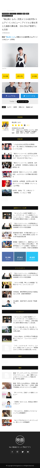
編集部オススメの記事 (7, 15)
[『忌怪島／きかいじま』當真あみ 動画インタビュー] (7, 404)
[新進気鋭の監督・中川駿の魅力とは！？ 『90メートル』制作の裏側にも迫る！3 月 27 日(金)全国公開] (7, 235)
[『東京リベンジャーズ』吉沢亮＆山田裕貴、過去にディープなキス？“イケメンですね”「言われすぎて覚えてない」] (7, 156)
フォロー (20, 252)
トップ (3, 10)
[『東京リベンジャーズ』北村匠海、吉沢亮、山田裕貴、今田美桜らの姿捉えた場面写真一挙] (7, 165)
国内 (24, 13)
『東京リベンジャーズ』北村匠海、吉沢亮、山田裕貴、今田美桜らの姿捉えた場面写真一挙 (25, 165)
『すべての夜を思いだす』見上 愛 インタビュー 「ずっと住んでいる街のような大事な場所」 (25, 329)
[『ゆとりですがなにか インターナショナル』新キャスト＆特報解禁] (7, 422)
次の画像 (34, 76)
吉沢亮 (15, 107)
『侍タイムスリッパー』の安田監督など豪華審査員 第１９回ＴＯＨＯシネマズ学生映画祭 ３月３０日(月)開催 (25, 225)
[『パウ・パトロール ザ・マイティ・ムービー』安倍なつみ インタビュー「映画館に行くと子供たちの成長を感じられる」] (7, 348)
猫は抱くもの (10, 37)
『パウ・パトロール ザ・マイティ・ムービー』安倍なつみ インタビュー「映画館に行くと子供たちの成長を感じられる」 (25, 347)
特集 (28, 13)
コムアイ (9, 107)
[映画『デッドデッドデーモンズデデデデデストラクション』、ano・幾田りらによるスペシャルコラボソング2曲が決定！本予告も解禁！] (7, 375)
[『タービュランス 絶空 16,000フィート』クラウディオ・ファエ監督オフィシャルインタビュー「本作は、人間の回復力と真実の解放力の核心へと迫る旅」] (7, 215)
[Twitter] (23, 452)
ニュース (19, 13)
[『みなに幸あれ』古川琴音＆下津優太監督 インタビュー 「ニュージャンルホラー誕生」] (7, 338)
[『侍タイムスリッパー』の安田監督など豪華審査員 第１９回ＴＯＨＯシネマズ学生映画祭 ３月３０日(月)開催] (7, 226)
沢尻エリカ (21, 107)
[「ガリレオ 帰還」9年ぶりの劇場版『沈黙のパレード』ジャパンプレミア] (7, 285)
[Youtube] (28, 452)
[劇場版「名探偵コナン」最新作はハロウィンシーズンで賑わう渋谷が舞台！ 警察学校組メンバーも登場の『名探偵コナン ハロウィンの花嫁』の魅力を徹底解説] (7, 244)
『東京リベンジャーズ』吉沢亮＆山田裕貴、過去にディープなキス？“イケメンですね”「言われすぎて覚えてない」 (25, 156)
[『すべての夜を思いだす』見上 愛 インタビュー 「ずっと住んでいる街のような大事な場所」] (7, 329)
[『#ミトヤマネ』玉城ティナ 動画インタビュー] (7, 395)
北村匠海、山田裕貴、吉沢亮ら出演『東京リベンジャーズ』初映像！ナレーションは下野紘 (25, 183)
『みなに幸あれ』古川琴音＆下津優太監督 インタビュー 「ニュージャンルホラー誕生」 (25, 338)
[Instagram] (17, 452)
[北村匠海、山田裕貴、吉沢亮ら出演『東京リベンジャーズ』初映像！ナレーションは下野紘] (7, 183)
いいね (8, 252)
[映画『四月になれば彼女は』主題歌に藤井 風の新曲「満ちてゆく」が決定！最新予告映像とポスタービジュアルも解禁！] (7, 385)
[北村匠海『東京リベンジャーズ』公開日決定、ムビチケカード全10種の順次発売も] (7, 174)
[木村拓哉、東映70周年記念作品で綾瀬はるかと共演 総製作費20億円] (7, 294)
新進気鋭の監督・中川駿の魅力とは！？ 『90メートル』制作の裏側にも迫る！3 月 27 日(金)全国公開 (25, 234)
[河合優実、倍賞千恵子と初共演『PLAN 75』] (7, 303)
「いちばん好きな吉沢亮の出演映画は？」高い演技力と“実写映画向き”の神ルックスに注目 (25, 147)
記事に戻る (20, 76)
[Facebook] (12, 452)
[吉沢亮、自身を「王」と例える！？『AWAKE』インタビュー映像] (7, 192)
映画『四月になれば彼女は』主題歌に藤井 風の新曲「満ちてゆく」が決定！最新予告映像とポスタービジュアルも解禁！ (25, 385)
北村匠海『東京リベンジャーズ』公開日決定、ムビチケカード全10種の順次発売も (25, 174)
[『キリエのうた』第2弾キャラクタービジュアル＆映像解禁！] (7, 413)
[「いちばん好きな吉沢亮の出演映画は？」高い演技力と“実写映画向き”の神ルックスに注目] (7, 146)
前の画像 (5, 76)
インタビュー (13, 13)
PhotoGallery (10, 10)
